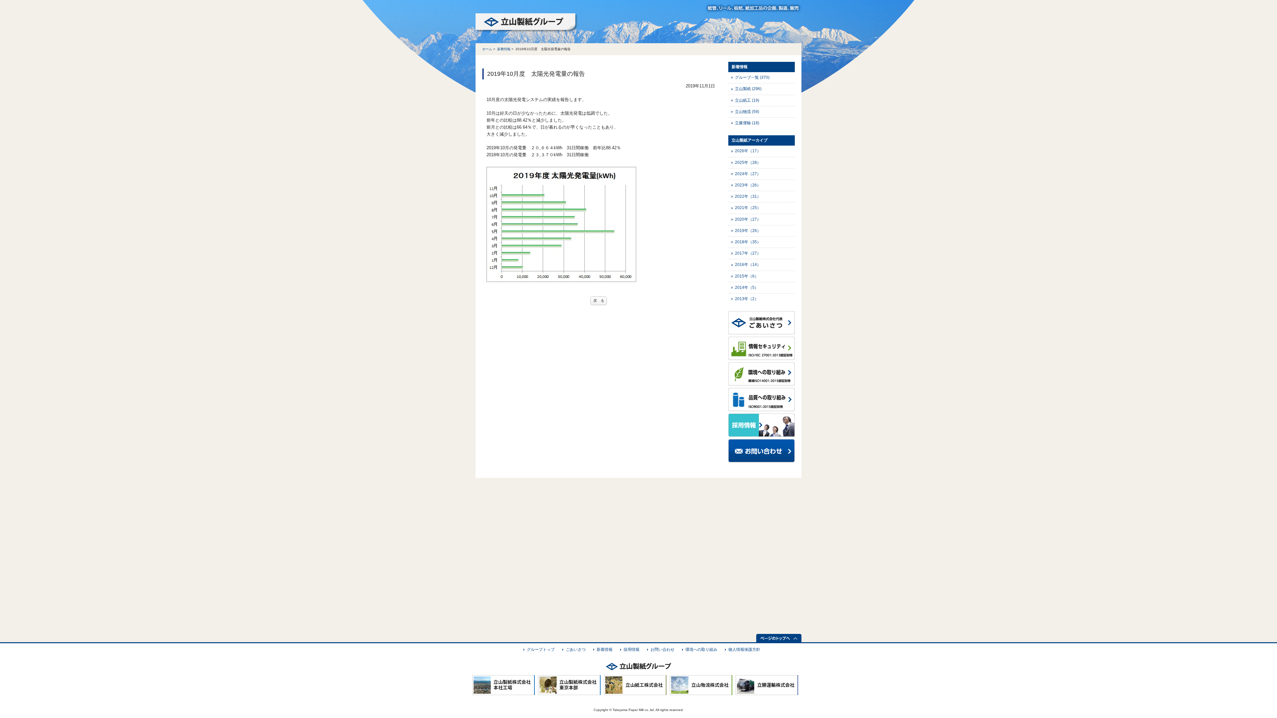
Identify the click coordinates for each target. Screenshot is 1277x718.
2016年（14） (748, 264)
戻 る (598, 300)
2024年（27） (748, 174)
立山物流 (747, 111)
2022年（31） (748, 196)
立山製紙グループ (527, 23)
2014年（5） (747, 287)
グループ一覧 (752, 77)
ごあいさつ (576, 649)
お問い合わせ (662, 649)
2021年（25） (748, 207)
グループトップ (541, 649)
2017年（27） (748, 253)
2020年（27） (748, 219)
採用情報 (631, 649)
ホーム (487, 49)
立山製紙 (748, 88)
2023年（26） (748, 185)
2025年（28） (748, 162)
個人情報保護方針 (744, 649)
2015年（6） (747, 276)
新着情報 (503, 49)
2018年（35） (748, 242)
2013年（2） (747, 299)
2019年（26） (748, 230)
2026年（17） (748, 151)
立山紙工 (747, 100)
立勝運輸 (747, 123)
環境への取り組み (701, 649)
